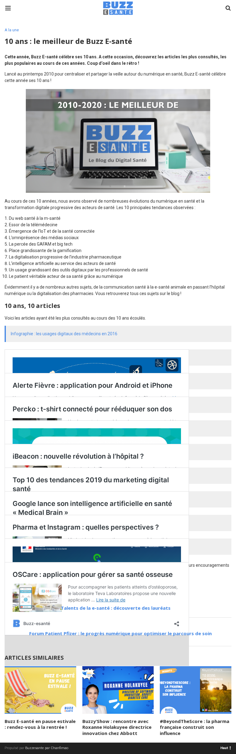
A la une (12, 30)
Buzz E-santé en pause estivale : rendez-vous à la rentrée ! (40, 724)
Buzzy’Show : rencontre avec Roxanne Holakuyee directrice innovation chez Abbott (116, 727)
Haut (224, 747)
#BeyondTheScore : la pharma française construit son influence (194, 727)
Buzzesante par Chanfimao (46, 748)
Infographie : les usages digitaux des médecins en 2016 (64, 333)
